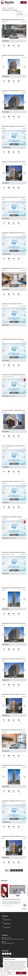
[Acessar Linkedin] (8, 954)
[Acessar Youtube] (10, 954)
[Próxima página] (22, 870)
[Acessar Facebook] (3, 954)
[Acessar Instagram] (5, 954)
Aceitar (21, 973)
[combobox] (21, 14)
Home (4, 8)
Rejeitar (9, 973)
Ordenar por (19, 11)
